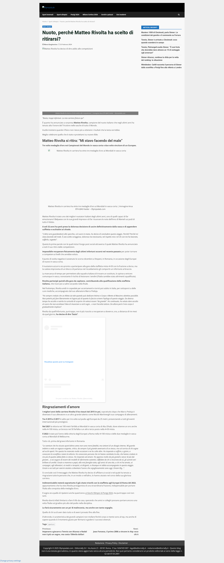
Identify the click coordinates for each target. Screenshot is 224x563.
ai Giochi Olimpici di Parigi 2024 (99, 493)
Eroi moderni (121, 15)
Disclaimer (123, 543)
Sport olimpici (62, 15)
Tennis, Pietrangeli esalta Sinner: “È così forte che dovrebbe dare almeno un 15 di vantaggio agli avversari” (160, 50)
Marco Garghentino (50, 44)
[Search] (179, 14)
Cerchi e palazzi (107, 15)
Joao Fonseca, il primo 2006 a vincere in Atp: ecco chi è (115, 531)
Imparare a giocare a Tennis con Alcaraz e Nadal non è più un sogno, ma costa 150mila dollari (64, 531)
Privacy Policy (111, 543)
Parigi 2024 (75, 15)
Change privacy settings (10, 560)
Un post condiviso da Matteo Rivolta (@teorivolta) (74, 398)
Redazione (99, 543)
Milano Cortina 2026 (90, 15)
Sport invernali (47, 15)
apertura (51, 524)
